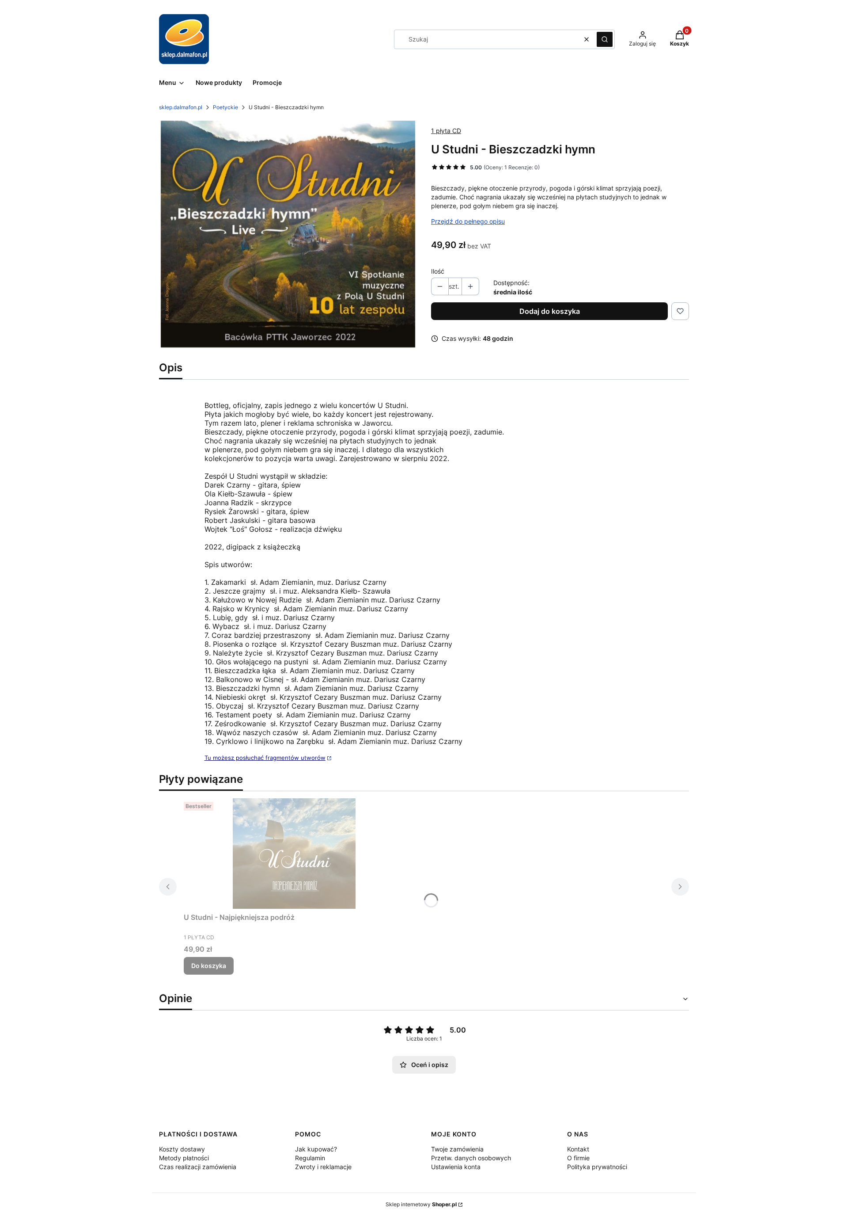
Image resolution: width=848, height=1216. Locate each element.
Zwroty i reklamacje (323, 1166)
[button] (605, 39)
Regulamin (310, 1158)
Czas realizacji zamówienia (197, 1166)
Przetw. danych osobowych (471, 1158)
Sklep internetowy (421, 1204)
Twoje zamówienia (457, 1149)
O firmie (578, 1158)
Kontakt (578, 1149)
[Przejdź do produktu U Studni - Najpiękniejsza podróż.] (294, 853)
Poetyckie (225, 107)
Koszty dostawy (182, 1149)
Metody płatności (184, 1158)
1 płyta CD (446, 130)
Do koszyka (208, 965)
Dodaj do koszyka (549, 311)
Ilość (437, 271)
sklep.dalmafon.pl (180, 107)
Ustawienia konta (456, 1166)
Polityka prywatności (597, 1166)
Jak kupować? (316, 1149)
